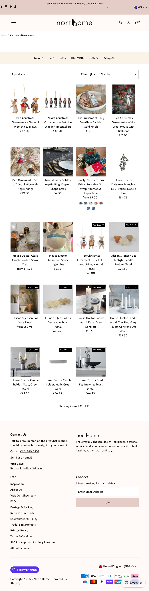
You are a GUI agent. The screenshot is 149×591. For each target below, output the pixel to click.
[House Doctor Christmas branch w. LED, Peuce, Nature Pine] (123, 161)
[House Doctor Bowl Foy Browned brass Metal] (91, 362)
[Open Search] (120, 22)
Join (107, 502)
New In (38, 58)
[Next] (107, 7)
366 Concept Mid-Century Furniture (33, 542)
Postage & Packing (21, 507)
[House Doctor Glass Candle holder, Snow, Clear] (25, 237)
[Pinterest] (11, 7)
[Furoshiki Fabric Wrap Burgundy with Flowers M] (101, 203)
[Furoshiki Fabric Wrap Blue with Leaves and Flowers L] (88, 208)
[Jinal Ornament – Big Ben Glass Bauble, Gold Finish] (91, 99)
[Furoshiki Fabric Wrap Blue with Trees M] (81, 203)
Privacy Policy (19, 530)
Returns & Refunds (22, 513)
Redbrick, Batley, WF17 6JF (27, 468)
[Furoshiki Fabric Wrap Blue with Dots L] (93, 208)
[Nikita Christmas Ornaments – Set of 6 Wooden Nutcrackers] (58, 99)
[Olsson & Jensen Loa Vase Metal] (25, 299)
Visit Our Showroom (23, 495)
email (28, 457)
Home (3, 35)
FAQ (13, 501)
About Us (16, 489)
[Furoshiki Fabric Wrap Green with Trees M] (86, 203)
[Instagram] (6, 7)
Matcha (94, 58)
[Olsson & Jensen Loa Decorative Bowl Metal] (58, 299)
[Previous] (42, 7)
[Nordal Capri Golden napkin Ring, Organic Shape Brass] (58, 161)
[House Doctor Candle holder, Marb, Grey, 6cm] (58, 362)
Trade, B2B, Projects (23, 524)
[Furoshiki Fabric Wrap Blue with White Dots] (91, 203)
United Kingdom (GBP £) (118, 566)
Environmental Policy (23, 518)
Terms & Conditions (22, 536)
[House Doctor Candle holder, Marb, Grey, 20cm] (25, 362)
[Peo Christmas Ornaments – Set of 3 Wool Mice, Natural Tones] (91, 237)
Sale (51, 58)
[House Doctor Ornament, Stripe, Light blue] (58, 237)
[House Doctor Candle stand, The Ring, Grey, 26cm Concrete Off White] (123, 299)
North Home (42, 579)
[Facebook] (1, 7)
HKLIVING (77, 58)
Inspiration (17, 484)
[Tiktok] (15, 7)
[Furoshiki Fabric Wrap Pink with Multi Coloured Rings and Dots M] (96, 203)
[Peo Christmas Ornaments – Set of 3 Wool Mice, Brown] (25, 99)
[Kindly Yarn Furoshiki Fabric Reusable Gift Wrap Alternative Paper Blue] (91, 161)
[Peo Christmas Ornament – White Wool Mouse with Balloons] (123, 99)
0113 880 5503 (29, 451)
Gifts (63, 58)
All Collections (19, 548)
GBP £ (141, 7)
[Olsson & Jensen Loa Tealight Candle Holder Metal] (123, 237)
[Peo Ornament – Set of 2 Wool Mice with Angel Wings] (25, 161)
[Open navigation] (13, 22)
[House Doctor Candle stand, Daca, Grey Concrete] (91, 299)
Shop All (109, 58)
